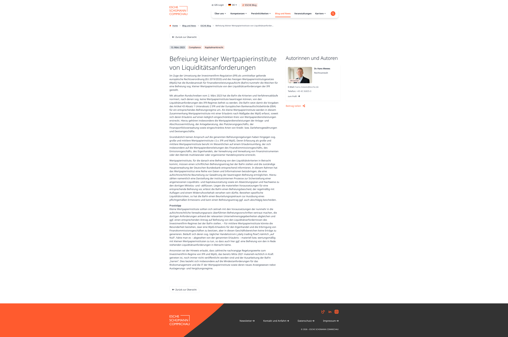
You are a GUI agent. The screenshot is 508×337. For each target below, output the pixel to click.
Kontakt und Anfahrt (274, 320)
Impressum (329, 320)
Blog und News (189, 25)
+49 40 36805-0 (303, 91)
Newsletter (246, 320)
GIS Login (219, 4)
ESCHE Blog (206, 25)
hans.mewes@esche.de (307, 86)
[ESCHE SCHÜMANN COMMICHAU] (178, 10)
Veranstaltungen (303, 13)
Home (175, 25)
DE (233, 4)
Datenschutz (305, 320)
